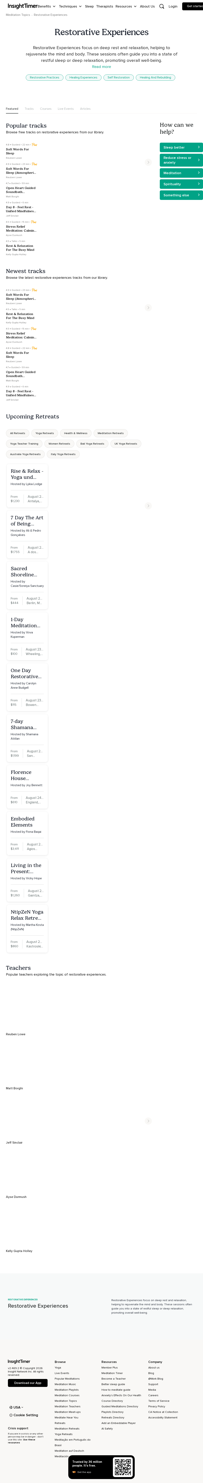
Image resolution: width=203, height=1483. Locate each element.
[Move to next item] (148, 162)
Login (173, 6)
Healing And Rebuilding (155, 77)
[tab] (12, 109)
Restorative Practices (44, 77)
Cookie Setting (25, 1415)
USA (17, 1407)
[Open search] (162, 6)
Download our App (27, 1383)
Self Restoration (119, 77)
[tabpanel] (80, 684)
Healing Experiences (83, 77)
